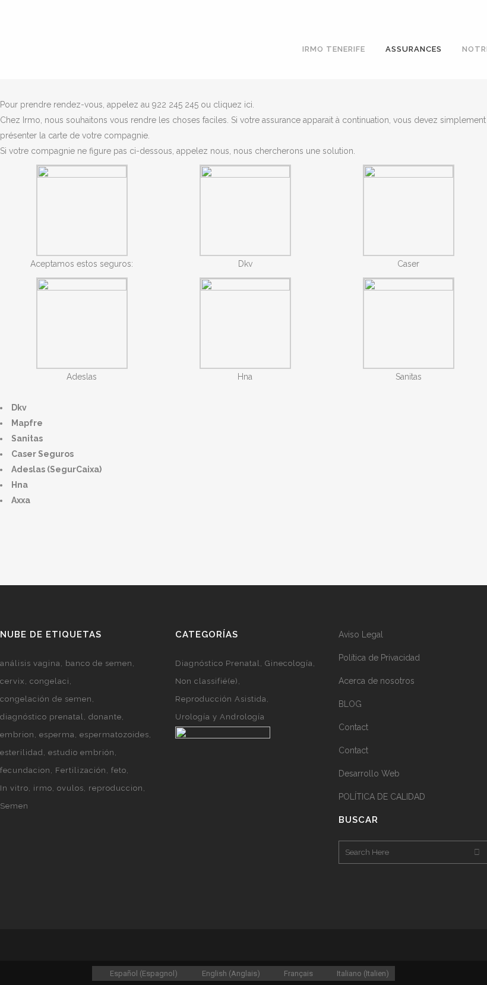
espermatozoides (114, 734)
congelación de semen (46, 698)
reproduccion (115, 788)
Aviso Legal (361, 634)
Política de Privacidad (379, 657)
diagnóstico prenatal (42, 716)
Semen (14, 805)
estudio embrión (81, 752)
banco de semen (98, 663)
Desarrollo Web (369, 773)
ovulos (70, 788)
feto (119, 770)
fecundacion (25, 770)
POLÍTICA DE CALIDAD (382, 796)
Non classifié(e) (206, 681)
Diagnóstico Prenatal (217, 663)
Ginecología (289, 663)
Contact (353, 727)
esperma (57, 734)
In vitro (14, 788)
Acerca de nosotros (377, 681)
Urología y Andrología (220, 716)
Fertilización (80, 770)
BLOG (350, 704)
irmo (42, 788)
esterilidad (21, 752)
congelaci (49, 681)
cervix (12, 681)
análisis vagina (30, 663)
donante (105, 716)
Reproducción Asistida (221, 698)
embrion (17, 734)
